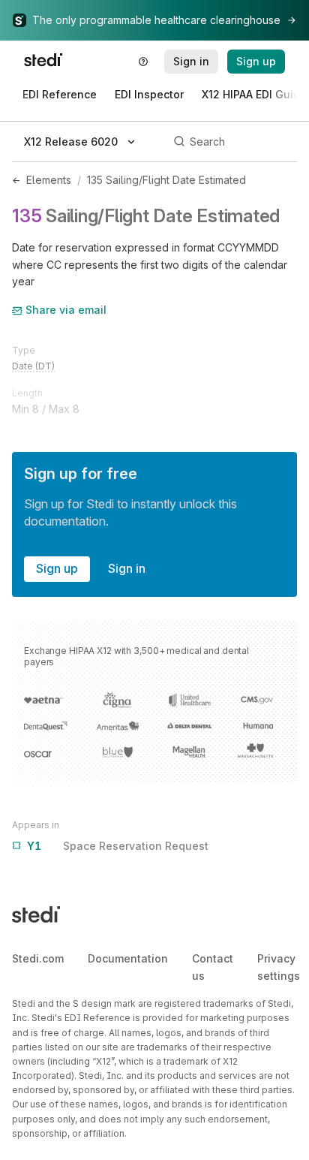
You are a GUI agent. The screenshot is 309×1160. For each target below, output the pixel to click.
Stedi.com (38, 958)
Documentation (128, 958)
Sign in (127, 568)
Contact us (212, 966)
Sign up (57, 568)
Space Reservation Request (117, 845)
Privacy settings (278, 966)
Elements (48, 179)
